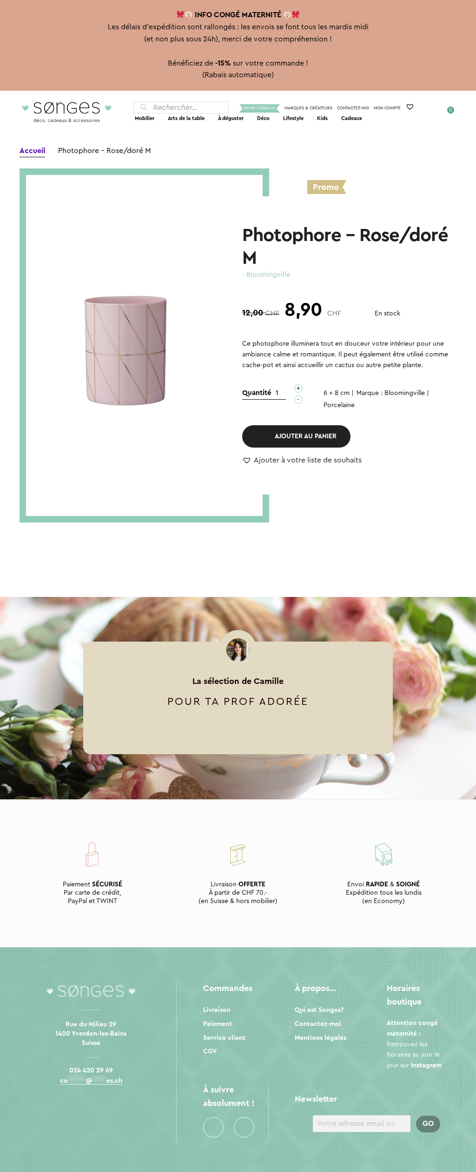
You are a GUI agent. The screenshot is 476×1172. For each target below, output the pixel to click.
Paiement (217, 1024)
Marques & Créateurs (308, 108)
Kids (322, 118)
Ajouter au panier (306, 436)
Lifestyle (293, 118)
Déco (263, 118)
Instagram (244, 1127)
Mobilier (144, 118)
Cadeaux (351, 118)
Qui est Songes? (319, 1010)
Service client (224, 1038)
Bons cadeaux (259, 108)
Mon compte (387, 108)
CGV (210, 1051)
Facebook (213, 1127)
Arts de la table (186, 118)
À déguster (231, 118)
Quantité (256, 392)
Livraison (217, 1010)
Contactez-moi (353, 108)
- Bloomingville (266, 274)
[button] (302, 461)
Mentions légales (320, 1038)
